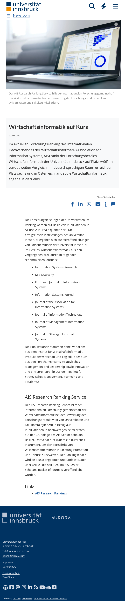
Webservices (27, 598)
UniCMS (16, 598)
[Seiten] (115, 6)
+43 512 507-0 (20, 551)
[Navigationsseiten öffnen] (8, 16)
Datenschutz (9, 566)
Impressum (8, 562)
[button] (72, 204)
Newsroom (21, 15)
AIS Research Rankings (51, 493)
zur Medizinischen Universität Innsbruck (50, 598)
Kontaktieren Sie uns (13, 555)
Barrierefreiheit (11, 573)
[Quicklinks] (103, 6)
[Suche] (92, 6)
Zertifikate (8, 577)
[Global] (103, 6)
